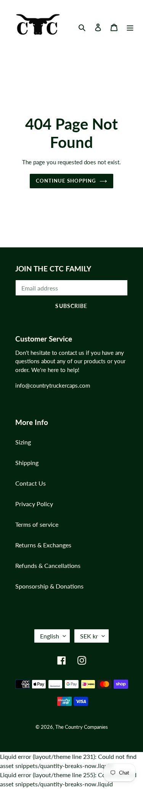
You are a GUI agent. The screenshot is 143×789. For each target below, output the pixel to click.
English (49, 636)
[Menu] (130, 26)
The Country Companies (81, 727)
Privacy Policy (34, 503)
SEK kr (89, 636)
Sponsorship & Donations (49, 586)
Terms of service (36, 524)
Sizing (23, 442)
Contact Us (30, 483)
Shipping (27, 462)
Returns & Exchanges (43, 544)
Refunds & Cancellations (47, 565)
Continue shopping (66, 181)
